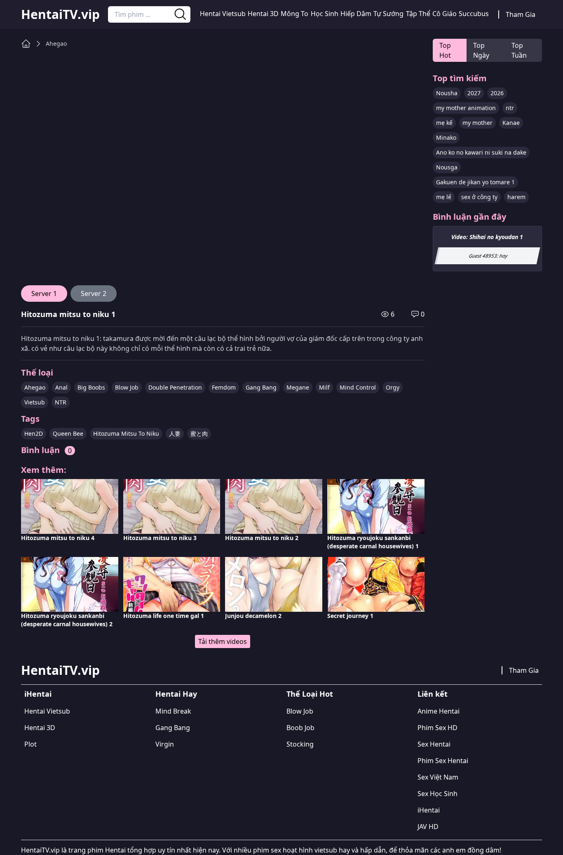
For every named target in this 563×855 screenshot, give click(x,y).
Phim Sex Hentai (443, 760)
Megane (297, 387)
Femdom (224, 387)
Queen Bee (68, 433)
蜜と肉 (199, 433)
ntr (510, 108)
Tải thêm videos (222, 641)
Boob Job (300, 727)
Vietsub (34, 402)
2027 (474, 93)
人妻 (175, 433)
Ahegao (56, 43)
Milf (324, 387)
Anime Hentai (439, 711)
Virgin (164, 744)
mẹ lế (443, 197)
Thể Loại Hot (309, 694)
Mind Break (173, 711)
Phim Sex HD (437, 727)
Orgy (392, 387)
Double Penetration (175, 387)
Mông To (294, 13)
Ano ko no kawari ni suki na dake (481, 152)
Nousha (446, 93)
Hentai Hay (176, 694)
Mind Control (358, 387)
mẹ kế (444, 123)
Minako (446, 137)
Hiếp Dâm (355, 13)
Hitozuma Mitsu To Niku (126, 433)
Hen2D (33, 433)
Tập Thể (418, 13)
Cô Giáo (444, 13)
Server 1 (44, 293)
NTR (60, 402)
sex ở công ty (479, 197)
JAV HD (428, 826)
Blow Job (126, 387)
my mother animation (466, 108)
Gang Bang (261, 387)
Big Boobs (91, 387)
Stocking (300, 744)
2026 (497, 93)
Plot (30, 744)
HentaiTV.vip (60, 14)
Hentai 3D (263, 13)
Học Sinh (324, 13)
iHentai (38, 694)
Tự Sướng (388, 13)
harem (516, 197)
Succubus (474, 13)
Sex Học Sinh (437, 793)
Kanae (511, 123)
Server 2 (93, 293)
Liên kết (433, 694)
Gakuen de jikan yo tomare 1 (475, 182)
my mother (477, 123)
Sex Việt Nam (438, 777)
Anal (61, 387)
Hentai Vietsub (223, 13)
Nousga (446, 167)
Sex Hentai (434, 744)
